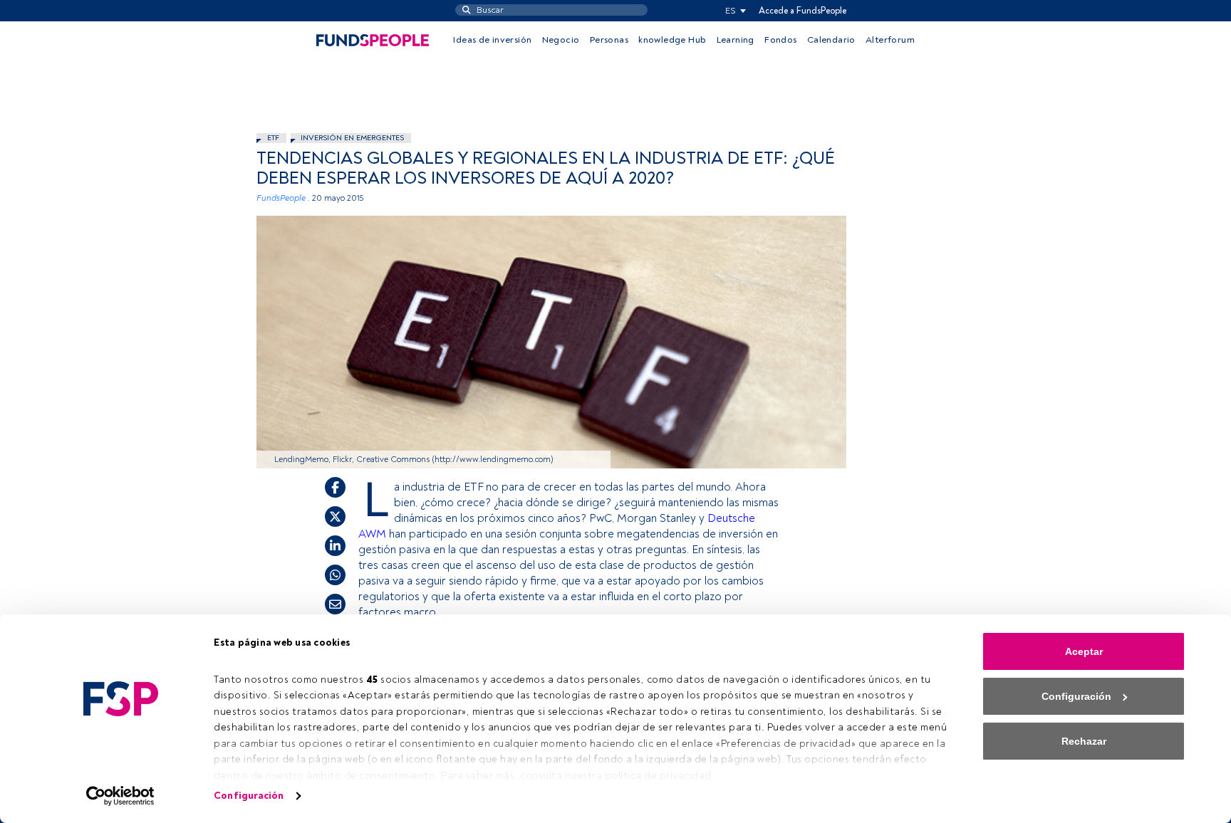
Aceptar (1084, 651)
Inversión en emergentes (352, 137)
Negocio (561, 40)
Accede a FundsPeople (802, 10)
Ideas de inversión (492, 40)
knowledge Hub (672, 40)
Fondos (780, 40)
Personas (609, 40)
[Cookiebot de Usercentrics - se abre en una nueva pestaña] (120, 796)
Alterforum (890, 40)
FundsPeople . (283, 198)
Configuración (249, 796)
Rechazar (1083, 741)
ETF (273, 137)
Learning (735, 40)
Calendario (831, 40)
